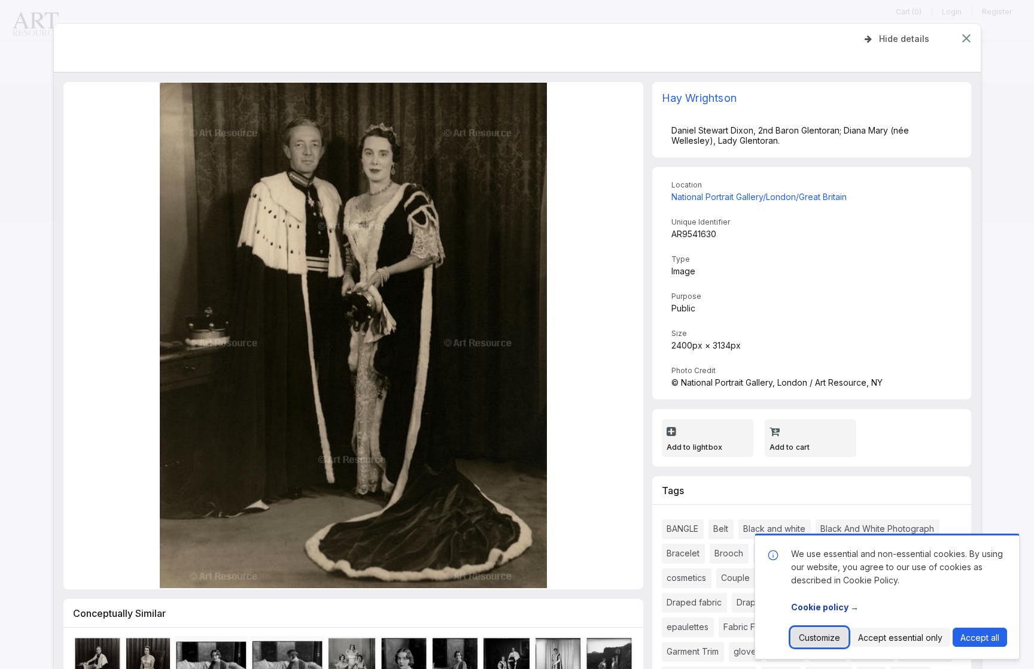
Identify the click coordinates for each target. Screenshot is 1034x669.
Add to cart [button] (790, 447)
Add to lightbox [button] (695, 447)
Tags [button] (673, 491)
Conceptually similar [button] (119, 613)
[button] (966, 38)
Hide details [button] (904, 39)
